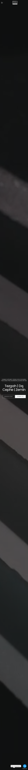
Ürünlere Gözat (8, 396)
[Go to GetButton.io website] (25, 768)
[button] (2, 768)
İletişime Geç (20, 396)
